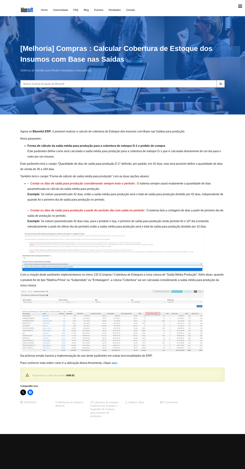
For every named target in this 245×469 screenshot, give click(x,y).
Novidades (115, 9)
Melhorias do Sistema (70, 402)
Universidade (60, 9)
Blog (86, 9)
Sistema (59, 405)
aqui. (115, 362)
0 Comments (170, 402)
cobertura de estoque (106, 402)
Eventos (98, 9)
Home (44, 9)
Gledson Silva (136, 402)
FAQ (75, 9)
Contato (130, 9)
